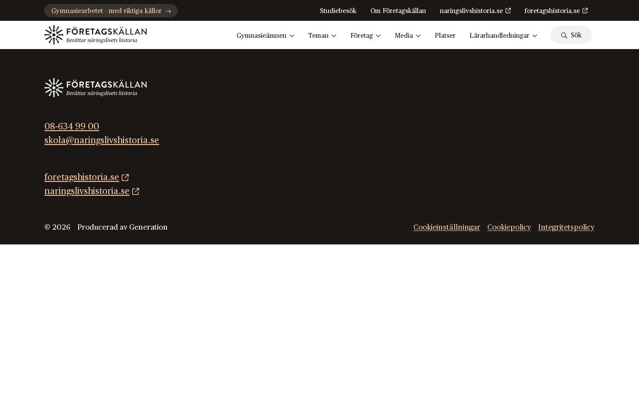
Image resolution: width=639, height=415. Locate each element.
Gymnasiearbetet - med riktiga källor (106, 11)
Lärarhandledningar (499, 36)
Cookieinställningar (446, 227)
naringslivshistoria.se (471, 11)
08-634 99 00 (71, 126)
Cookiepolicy (509, 227)
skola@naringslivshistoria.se (101, 140)
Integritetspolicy (566, 227)
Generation (148, 227)
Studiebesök (338, 11)
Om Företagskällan (398, 11)
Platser (445, 36)
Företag (361, 36)
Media (404, 36)
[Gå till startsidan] (95, 34)
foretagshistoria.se (552, 11)
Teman (318, 36)
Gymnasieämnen (261, 36)
